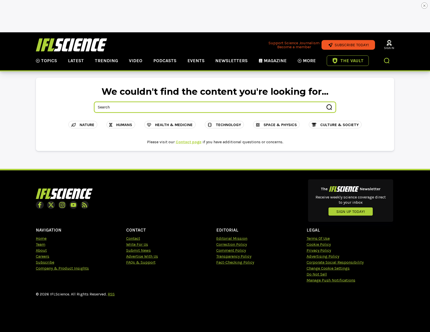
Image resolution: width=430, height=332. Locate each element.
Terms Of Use (318, 238)
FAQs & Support (141, 262)
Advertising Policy (323, 256)
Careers (42, 256)
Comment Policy (231, 250)
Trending (106, 60)
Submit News (138, 250)
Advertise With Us (142, 256)
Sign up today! (350, 211)
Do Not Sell (317, 274)
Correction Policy (231, 244)
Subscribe (45, 262)
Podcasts (164, 60)
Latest (76, 60)
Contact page (189, 142)
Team (40, 244)
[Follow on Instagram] (62, 205)
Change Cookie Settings (328, 268)
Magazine (275, 60)
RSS (111, 294)
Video (135, 60)
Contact (133, 238)
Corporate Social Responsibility (335, 262)
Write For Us (137, 244)
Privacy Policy (319, 250)
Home (41, 238)
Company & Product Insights (62, 268)
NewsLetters (231, 60)
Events (196, 60)
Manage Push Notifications (331, 280)
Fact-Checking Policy (235, 262)
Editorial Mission (231, 238)
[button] (387, 61)
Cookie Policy (319, 244)
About (41, 250)
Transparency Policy (233, 256)
